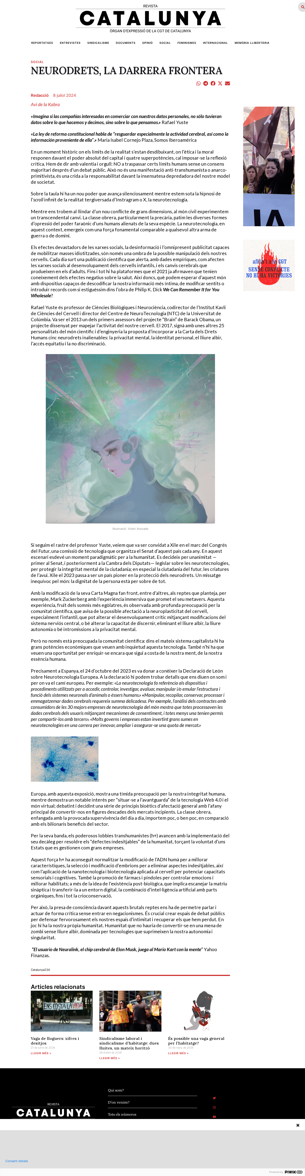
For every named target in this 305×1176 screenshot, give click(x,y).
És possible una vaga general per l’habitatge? (196, 1041)
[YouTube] (214, 1117)
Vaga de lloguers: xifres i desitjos (55, 1041)
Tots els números (122, 1114)
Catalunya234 (40, 969)
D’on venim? (119, 1102)
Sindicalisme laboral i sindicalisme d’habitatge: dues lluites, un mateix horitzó (129, 1043)
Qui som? (116, 1090)
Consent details (16, 1161)
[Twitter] (214, 1098)
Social (37, 62)
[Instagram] (214, 1107)
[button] (198, 83)
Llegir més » (41, 1053)
